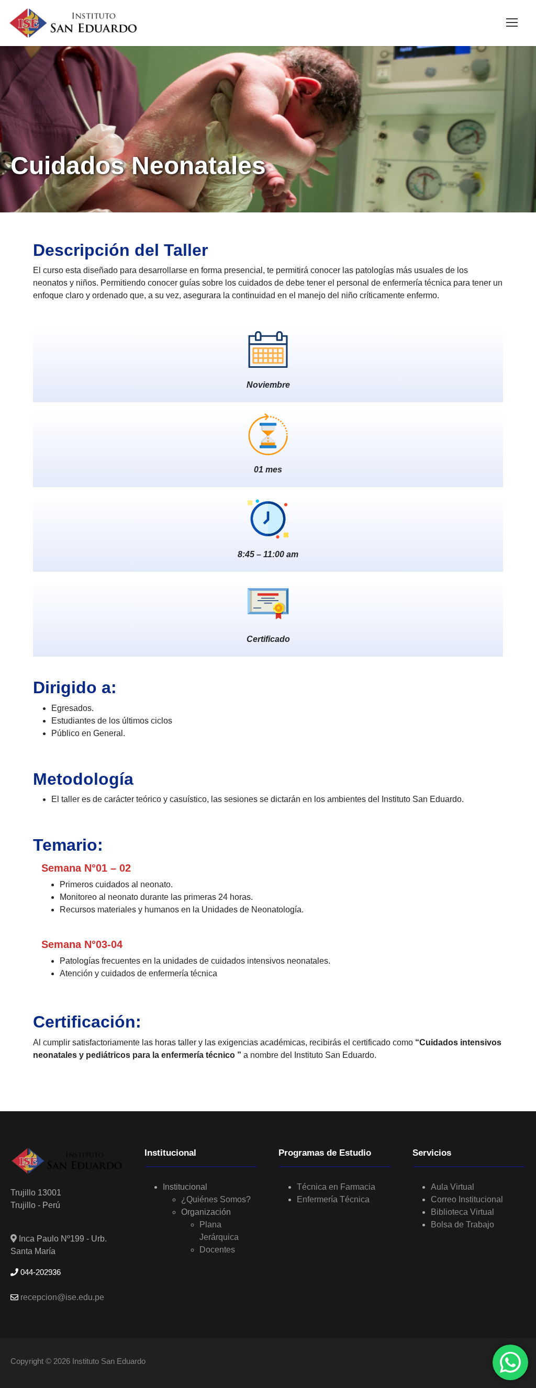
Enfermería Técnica (333, 1199)
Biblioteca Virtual (462, 1212)
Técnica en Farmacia (336, 1186)
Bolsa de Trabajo (462, 1224)
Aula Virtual (452, 1186)
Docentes (217, 1249)
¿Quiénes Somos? (216, 1199)
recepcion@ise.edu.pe (61, 1297)
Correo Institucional (467, 1199)
